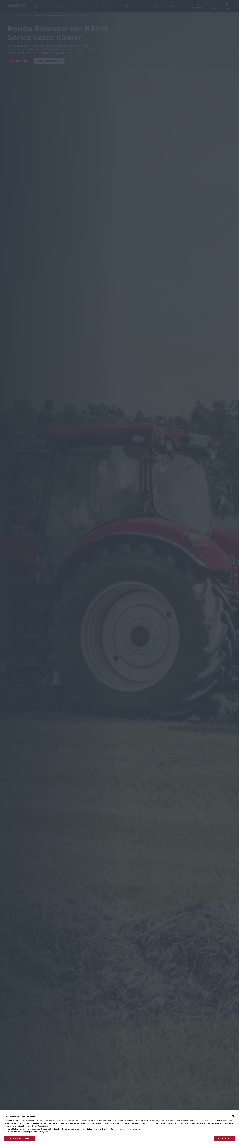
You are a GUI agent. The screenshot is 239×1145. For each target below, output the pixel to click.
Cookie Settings (19, 1138)
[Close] (233, 1116)
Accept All (224, 1138)
